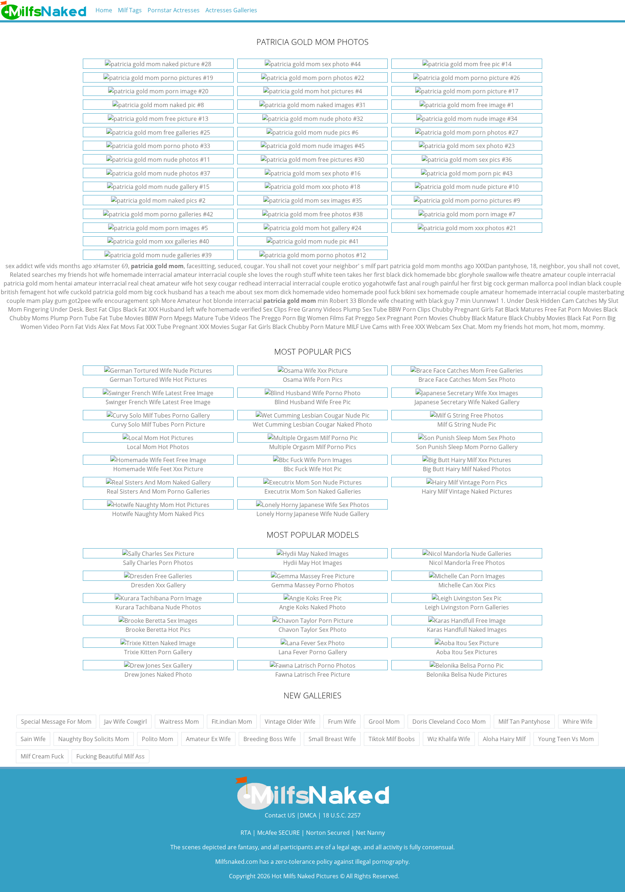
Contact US (280, 815)
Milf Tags (130, 10)
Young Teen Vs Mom (566, 739)
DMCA (308, 815)
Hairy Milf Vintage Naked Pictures (467, 491)
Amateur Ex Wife (208, 739)
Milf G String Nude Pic (466, 424)
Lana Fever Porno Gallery (313, 652)
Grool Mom (384, 722)
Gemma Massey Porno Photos (312, 585)
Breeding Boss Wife (269, 739)
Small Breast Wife (332, 739)
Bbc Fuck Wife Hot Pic (313, 469)
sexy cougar (221, 283)
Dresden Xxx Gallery (158, 585)
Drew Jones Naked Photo (158, 674)
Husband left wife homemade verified (211, 309)
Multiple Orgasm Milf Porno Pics (312, 447)
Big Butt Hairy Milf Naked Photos (467, 469)
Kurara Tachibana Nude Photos (158, 607)
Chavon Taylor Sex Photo (312, 630)
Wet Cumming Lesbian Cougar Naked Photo (312, 424)
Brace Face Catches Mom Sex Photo (466, 380)
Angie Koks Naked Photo (312, 607)
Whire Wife (577, 722)
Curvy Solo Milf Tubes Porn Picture (158, 424)
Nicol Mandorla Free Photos (467, 563)
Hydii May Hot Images (312, 563)
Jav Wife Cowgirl (125, 722)
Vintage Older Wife (290, 722)
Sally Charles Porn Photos (158, 563)
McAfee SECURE (278, 833)
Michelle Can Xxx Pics (467, 585)
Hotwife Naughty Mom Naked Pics (158, 514)
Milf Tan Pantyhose (524, 722)
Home (103, 10)
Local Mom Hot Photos (158, 447)
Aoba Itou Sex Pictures (466, 652)
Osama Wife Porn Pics (313, 380)
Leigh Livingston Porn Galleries (467, 607)
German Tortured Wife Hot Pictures (158, 380)
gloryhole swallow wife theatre (500, 275)
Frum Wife (342, 722)
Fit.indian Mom (232, 722)
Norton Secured (328, 833)
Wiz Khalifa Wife (449, 739)
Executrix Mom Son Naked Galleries (312, 491)
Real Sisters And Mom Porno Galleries (158, 491)
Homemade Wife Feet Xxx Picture (158, 469)
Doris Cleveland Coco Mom (449, 722)
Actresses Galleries (231, 10)
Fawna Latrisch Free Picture (312, 674)
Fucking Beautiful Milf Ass (110, 756)
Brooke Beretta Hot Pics (158, 630)
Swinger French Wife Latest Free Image (158, 402)
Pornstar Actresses (174, 10)
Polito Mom (157, 739)
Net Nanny (370, 833)
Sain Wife (33, 739)
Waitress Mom (179, 722)
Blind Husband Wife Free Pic (313, 402)
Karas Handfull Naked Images (467, 630)
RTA (246, 833)
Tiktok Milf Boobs (392, 739)
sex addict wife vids (31, 266)
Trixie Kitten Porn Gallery (158, 652)
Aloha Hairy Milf (504, 739)
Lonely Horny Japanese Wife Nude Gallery (312, 514)
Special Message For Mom (56, 722)
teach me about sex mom (244, 292)
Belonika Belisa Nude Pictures (466, 674)
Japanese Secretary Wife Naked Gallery (466, 402)
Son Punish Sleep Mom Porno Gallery (467, 447)
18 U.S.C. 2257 (342, 815)
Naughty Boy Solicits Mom (93, 739)
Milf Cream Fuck (42, 756)
